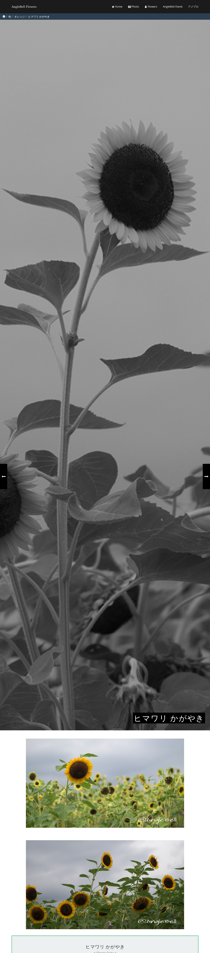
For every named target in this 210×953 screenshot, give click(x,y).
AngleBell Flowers (24, 6)
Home (118, 6)
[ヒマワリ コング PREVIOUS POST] (3, 476)
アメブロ (193, 6)
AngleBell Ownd (172, 6)
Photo (135, 6)
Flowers (152, 6)
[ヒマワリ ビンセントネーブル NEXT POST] (206, 476)
